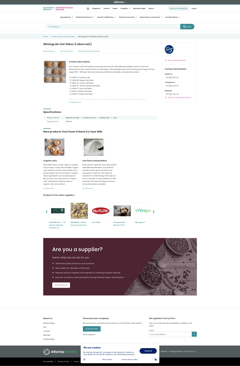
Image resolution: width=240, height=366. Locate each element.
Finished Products (84, 17)
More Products (67, 51)
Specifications (49, 51)
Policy (151, 330)
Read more (76, 102)
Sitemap (46, 335)
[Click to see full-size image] (55, 72)
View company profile (177, 60)
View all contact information (179, 97)
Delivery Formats (127, 17)
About (151, 8)
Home (45, 36)
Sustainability (48, 339)
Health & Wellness (106, 17)
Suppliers (96, 8)
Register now (61, 285)
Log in (194, 8)
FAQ (45, 327)
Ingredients (65, 17)
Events (107, 8)
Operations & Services (150, 17)
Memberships (139, 8)
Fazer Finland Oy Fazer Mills (63, 36)
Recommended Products (89, 51)
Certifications (171, 17)
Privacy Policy (63, 361)
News (115, 8)
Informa (120, 2)
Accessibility (48, 361)
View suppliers (89, 334)
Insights (124, 8)
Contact (46, 331)
